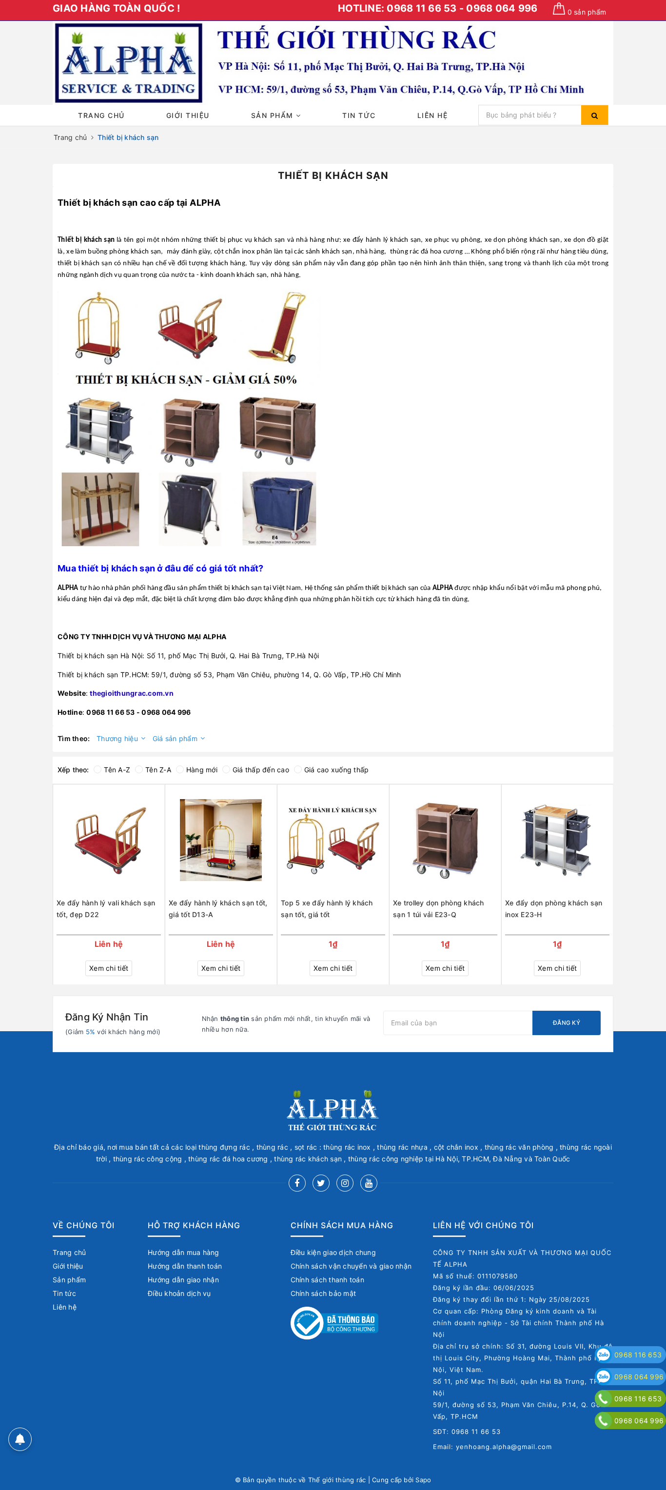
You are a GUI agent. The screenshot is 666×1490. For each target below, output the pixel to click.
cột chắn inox (234, 251)
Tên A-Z (117, 769)
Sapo (423, 1480)
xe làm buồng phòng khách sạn (113, 251)
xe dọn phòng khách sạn (522, 240)
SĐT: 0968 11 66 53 (467, 1431)
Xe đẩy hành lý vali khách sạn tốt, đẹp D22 (106, 909)
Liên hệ (432, 115)
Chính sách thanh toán (327, 1279)
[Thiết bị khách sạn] (189, 417)
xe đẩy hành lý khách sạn (382, 240)
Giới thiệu (188, 115)
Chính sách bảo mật (323, 1293)
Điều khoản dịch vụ (179, 1293)
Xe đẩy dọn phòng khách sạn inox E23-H (554, 909)
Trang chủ (101, 115)
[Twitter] (321, 1183)
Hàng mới (201, 769)
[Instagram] (344, 1183)
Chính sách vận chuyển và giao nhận (351, 1266)
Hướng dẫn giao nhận (183, 1279)
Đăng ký (566, 1022)
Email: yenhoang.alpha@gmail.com (492, 1447)
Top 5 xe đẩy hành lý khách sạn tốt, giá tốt (327, 909)
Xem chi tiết (108, 968)
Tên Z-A (158, 769)
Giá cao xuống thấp (336, 769)
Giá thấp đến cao (261, 769)
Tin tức (359, 115)
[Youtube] (368, 1183)
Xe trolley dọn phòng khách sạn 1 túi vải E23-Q (438, 909)
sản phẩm (587, 12)
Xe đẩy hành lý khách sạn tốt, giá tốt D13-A (218, 909)
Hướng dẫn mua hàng (183, 1252)
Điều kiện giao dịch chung (333, 1252)
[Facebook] (297, 1183)
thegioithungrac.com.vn (132, 693)
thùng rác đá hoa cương (426, 251)
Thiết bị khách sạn (97, 202)
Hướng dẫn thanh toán (185, 1266)
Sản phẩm (273, 115)
